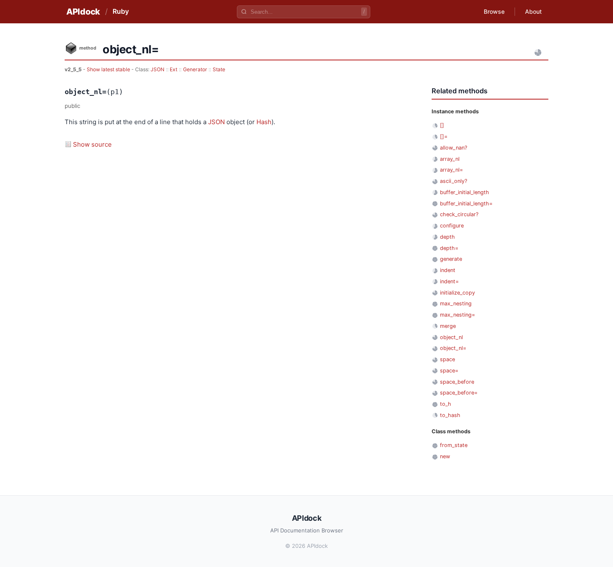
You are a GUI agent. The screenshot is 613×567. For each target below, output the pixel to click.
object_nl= (453, 348)
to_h (445, 404)
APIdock (83, 12)
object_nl (451, 337)
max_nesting (456, 303)
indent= (449, 281)
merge (448, 326)
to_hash (450, 415)
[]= (443, 136)
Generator (195, 69)
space (447, 359)
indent (447, 270)
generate (451, 259)
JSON (157, 69)
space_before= (458, 393)
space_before (457, 382)
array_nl (450, 159)
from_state (453, 445)
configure (452, 225)
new (445, 456)
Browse (494, 11)
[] (442, 125)
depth (447, 237)
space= (449, 370)
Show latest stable (109, 69)
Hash (263, 122)
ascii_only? (453, 181)
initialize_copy (457, 293)
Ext (173, 69)
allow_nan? (453, 148)
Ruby (121, 11)
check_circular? (459, 214)
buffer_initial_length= (466, 203)
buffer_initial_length (464, 192)
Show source (92, 144)
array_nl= (451, 170)
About (533, 11)
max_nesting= (457, 315)
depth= (449, 248)
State (219, 69)
